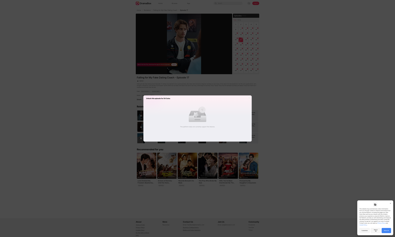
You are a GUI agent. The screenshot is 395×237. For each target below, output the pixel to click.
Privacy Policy (381, 223)
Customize (365, 230)
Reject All (376, 230)
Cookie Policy (363, 225)
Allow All (386, 230)
